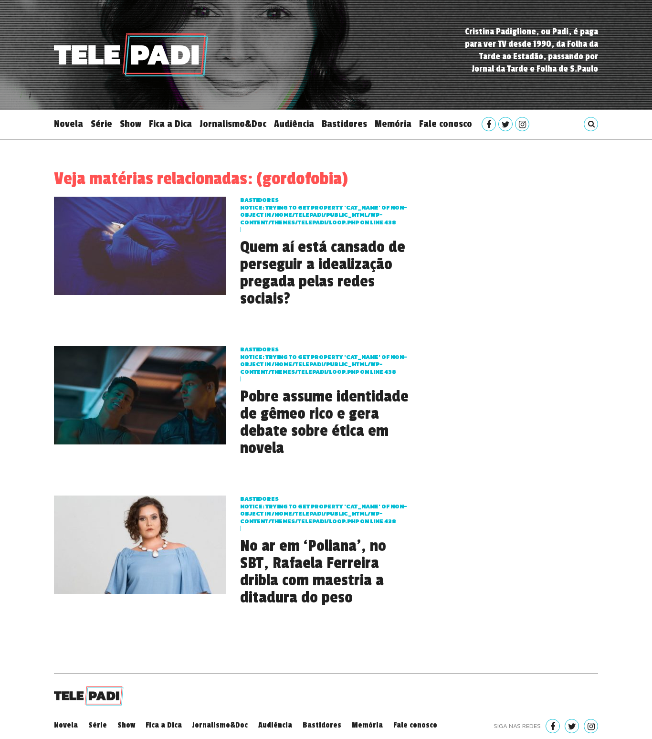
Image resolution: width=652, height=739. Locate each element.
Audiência (294, 124)
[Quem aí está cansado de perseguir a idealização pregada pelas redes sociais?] (140, 244)
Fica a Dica (170, 124)
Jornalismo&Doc (233, 124)
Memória (393, 124)
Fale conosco (445, 124)
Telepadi (131, 54)
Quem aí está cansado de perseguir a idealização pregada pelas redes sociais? (322, 273)
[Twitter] (505, 124)
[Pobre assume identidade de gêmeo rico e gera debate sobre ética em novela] (140, 394)
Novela (68, 124)
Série (101, 124)
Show (130, 124)
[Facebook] (489, 124)
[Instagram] (522, 124)
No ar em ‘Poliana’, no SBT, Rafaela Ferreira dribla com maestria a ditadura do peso (313, 572)
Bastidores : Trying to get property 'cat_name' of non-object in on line (323, 211)
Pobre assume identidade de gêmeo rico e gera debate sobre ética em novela (324, 422)
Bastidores (344, 124)
